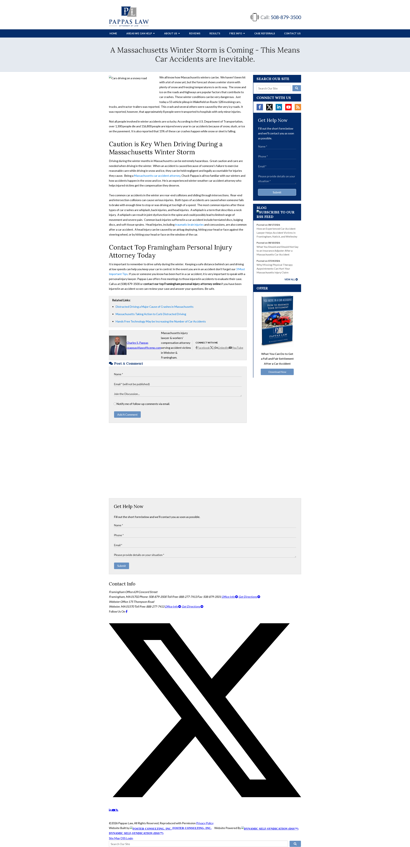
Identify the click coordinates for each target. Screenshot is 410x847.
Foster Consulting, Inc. (192, 828)
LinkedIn (223, 347)
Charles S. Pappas (137, 342)
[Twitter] (269, 107)
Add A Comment (127, 414)
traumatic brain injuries (189, 224)
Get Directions (247, 596)
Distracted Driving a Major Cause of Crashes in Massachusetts (154, 306)
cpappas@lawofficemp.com (144, 347)
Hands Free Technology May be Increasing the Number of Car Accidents (160, 321)
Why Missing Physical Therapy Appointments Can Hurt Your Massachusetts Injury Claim (275, 268)
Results (214, 33)
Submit (277, 192)
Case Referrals (264, 33)
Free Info (236, 33)
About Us (171, 33)
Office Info (228, 596)
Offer (262, 288)
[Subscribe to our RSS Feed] (277, 216)
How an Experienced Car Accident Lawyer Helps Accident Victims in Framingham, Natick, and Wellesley (277, 232)
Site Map (114, 838)
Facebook (203, 347)
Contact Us (292, 33)
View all (289, 279)
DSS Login (126, 838)
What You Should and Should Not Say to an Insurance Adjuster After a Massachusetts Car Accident (277, 250)
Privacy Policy (204, 823)
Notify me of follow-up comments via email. (143, 404)
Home (113, 33)
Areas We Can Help (139, 33)
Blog (261, 207)
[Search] (296, 88)
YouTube (237, 347)
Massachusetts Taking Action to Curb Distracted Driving (150, 314)
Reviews (194, 33)
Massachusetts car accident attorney (157, 175)
